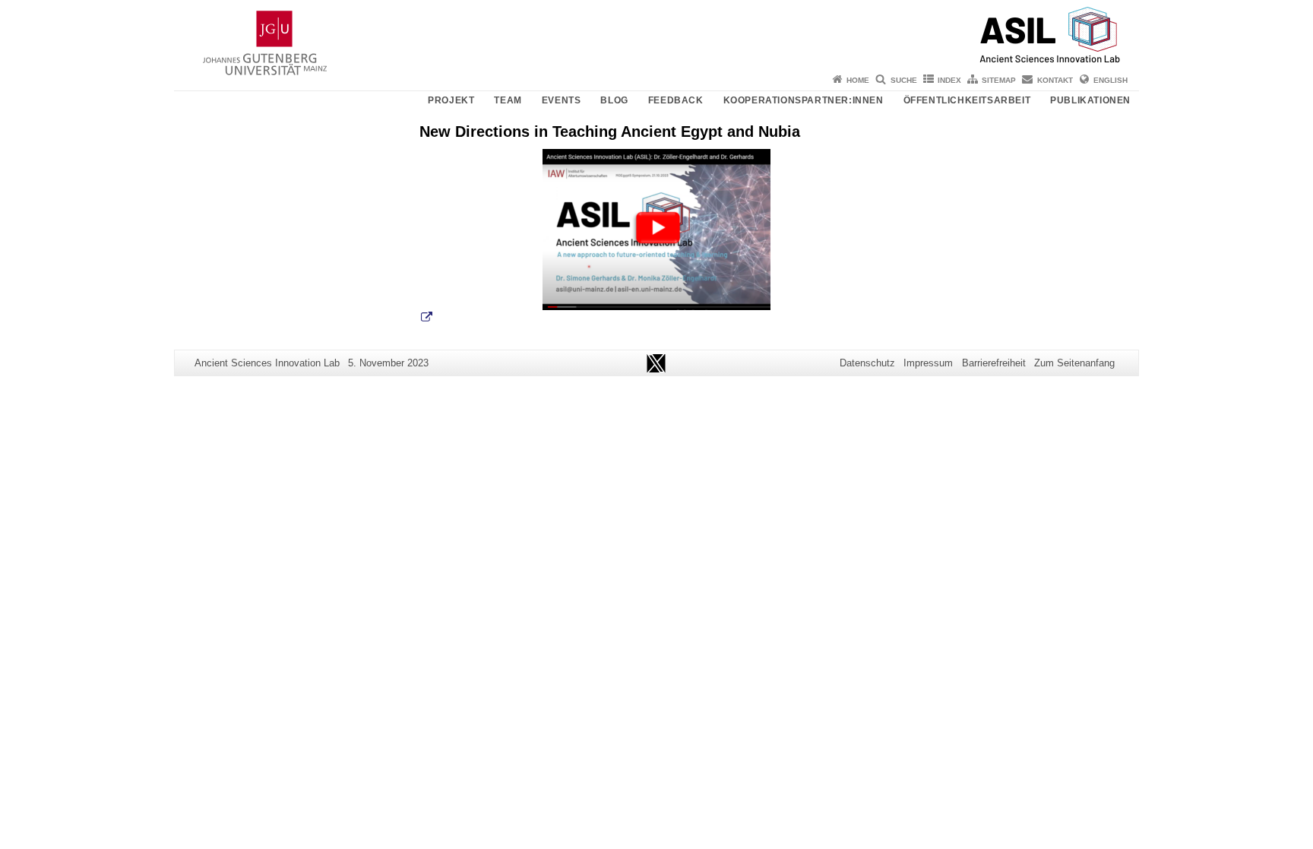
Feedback (676, 100)
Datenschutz (867, 363)
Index (949, 80)
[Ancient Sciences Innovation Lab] (656, 34)
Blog (614, 100)
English (1110, 80)
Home (857, 80)
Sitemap (999, 80)
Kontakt (1055, 80)
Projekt (451, 100)
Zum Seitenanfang (1074, 363)
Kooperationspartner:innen (803, 100)
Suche (904, 80)
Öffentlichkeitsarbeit (967, 100)
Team (507, 100)
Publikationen (1090, 100)
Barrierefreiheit (994, 363)
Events (561, 100)
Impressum (928, 363)
